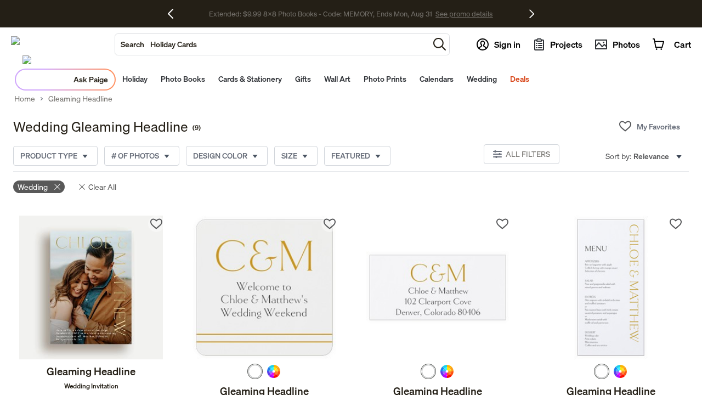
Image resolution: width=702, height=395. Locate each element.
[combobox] (272, 44)
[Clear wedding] (57, 186)
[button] (439, 44)
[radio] (255, 371)
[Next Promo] (531, 13)
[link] (91, 287)
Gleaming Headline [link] (80, 99)
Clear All (102, 187)
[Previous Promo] (175, 14)
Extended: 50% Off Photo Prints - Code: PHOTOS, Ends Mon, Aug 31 (320, 14)
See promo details (457, 14)
